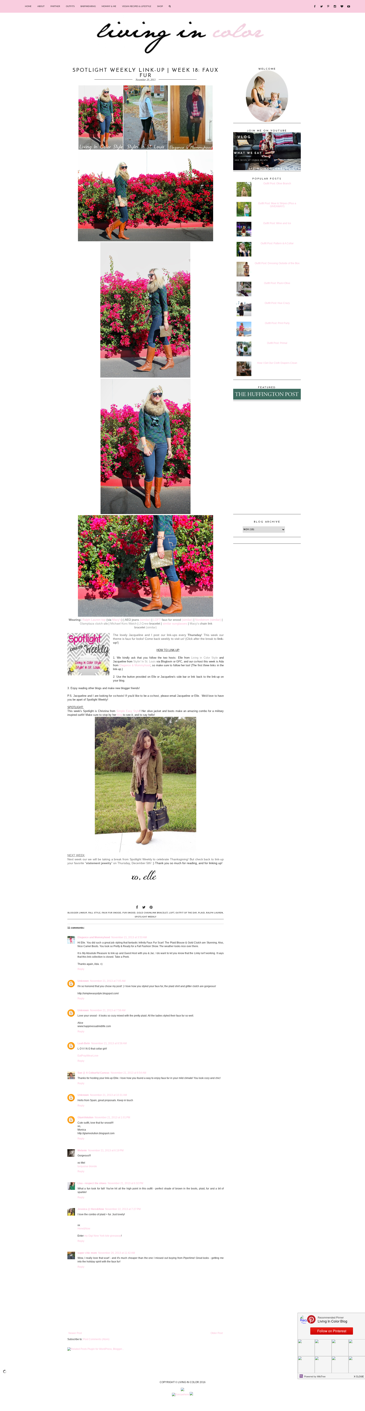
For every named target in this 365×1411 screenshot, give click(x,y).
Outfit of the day (186, 913)
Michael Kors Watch (123, 623)
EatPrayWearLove (88, 1055)
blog (119, 714)
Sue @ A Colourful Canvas (93, 1072)
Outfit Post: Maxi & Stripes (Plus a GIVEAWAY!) (277, 205)
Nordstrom (202, 619)
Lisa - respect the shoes (92, 1183)
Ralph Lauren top (94, 619)
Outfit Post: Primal (277, 343)
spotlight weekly (146, 917)
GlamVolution (85, 1117)
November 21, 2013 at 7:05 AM (107, 980)
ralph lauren (214, 913)
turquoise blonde (87, 1166)
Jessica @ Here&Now (91, 1209)
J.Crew (143, 623)
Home (28, 6)
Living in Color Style (204, 657)
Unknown (83, 980)
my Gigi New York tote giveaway (102, 1235)
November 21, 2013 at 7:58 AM (107, 1010)
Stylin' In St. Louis (144, 661)
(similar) (145, 619)
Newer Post (75, 1333)
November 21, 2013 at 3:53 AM (129, 937)
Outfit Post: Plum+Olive (277, 283)
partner (55, 6)
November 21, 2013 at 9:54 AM (128, 1072)
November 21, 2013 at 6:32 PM (125, 1183)
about (41, 6)
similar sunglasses (175, 623)
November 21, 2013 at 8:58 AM (109, 1043)
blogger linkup (77, 913)
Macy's (116, 619)
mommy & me (109, 6)
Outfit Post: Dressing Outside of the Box (277, 263)
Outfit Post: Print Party (277, 323)
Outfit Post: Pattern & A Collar (277, 243)
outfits (70, 6)
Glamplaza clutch (91, 623)
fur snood (129, 913)
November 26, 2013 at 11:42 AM (116, 1252)
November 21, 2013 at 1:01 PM (112, 1117)
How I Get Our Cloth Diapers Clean (277, 362)
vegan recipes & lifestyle (136, 6)
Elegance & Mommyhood (134, 665)
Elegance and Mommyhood (94, 937)
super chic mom (87, 1252)
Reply (81, 969)
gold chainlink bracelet (152, 913)
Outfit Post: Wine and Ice (277, 223)
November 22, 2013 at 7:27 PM (123, 1209)
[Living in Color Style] (88, 654)
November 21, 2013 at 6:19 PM (106, 1150)
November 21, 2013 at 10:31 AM (108, 1095)
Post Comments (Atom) (96, 1339)
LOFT (157, 619)
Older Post (217, 1333)
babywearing (88, 6)
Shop (160, 6)
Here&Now (84, 1228)
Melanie (82, 1150)
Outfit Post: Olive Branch (277, 183)
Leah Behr (84, 1043)
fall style (94, 913)
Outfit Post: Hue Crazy (277, 303)
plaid (201, 913)
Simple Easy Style (128, 711)
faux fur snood (111, 913)
